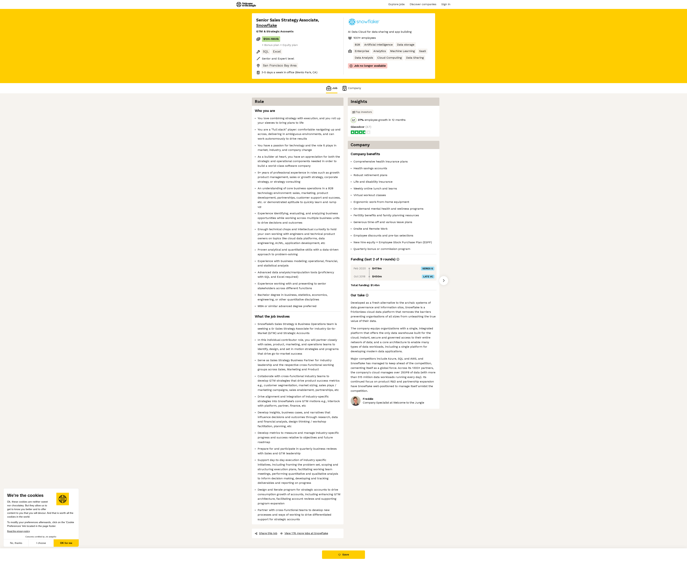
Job (334, 88)
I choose (41, 543)
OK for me (66, 543)
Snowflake (266, 25)
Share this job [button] (268, 533)
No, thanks (16, 543)
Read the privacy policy (18, 531)
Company (354, 88)
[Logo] (246, 4)
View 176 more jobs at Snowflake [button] (306, 533)
